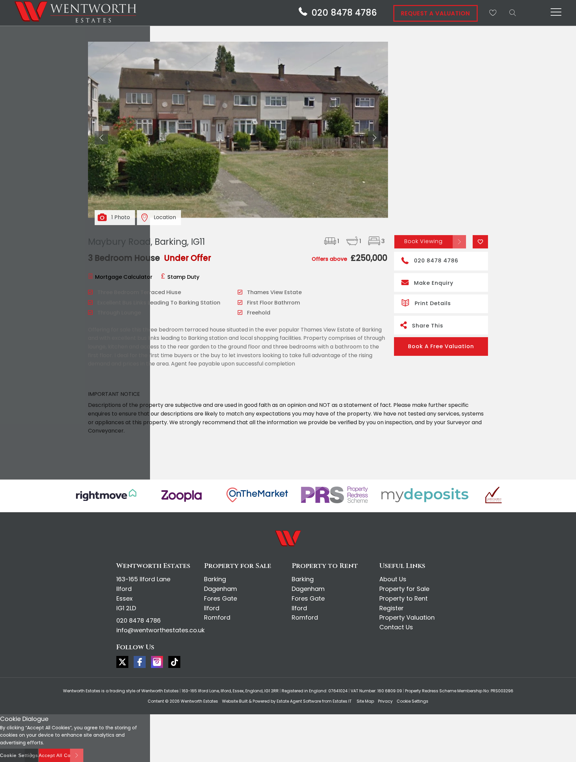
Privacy (385, 701)
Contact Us (396, 627)
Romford (217, 617)
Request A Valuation (435, 13)
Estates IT (342, 701)
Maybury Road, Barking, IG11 (146, 242)
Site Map (365, 701)
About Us (392, 579)
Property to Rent (403, 598)
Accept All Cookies (61, 755)
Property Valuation (407, 617)
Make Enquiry (433, 283)
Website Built (235, 701)
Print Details (433, 303)
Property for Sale (404, 589)
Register (391, 608)
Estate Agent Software (299, 701)
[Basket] (492, 12)
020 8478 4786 (436, 260)
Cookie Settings (412, 701)
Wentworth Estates (199, 701)
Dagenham (220, 589)
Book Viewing (423, 241)
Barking (215, 579)
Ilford (211, 608)
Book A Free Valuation (441, 346)
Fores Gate (220, 598)
